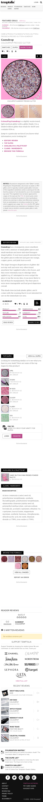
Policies (5, 788)
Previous (37, 56)
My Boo (12, 389)
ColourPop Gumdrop (10, 121)
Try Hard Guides (29, 786)
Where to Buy (26, 47)
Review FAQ (6, 791)
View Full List (21, 681)
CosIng (25, 204)
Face (27, 34)
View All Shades (21, 572)
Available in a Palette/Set (15, 146)
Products (11, 34)
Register (17, 436)
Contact (5, 786)
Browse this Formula (14, 151)
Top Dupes (8, 143)
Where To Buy (34, 322)
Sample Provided (35, 242)
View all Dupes (34, 356)
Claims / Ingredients (13, 148)
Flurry (12, 407)
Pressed (4, 36)
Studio (12, 380)
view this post (12, 210)
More (33, 6)
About (4, 783)
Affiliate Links (24, 242)
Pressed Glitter (16, 36)
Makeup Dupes (10, 7)
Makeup (20, 34)
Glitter (34, 34)
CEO (11, 416)
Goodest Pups (28, 788)
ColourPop (6, 28)
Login (36, 2)
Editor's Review (11, 141)
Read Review (8, 322)
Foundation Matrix (18, 7)
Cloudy (12, 398)
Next (40, 56)
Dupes (15, 47)
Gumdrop (7, 39)
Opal (11, 371)
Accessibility (6, 799)
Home (3, 34)
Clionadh (5, 25)
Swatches (27, 6)
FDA (22, 196)
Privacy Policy (7, 794)
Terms (4, 796)
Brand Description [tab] (9, 491)
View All (22, 21)
